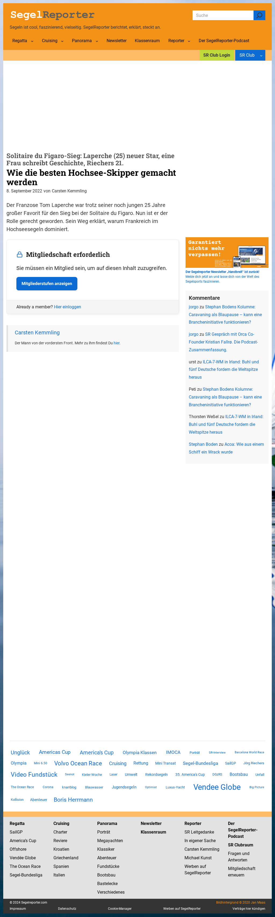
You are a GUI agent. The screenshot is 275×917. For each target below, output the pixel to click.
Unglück (20, 752)
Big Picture (256, 787)
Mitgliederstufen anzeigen (46, 283)
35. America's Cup (190, 774)
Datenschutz (67, 909)
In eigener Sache (200, 840)
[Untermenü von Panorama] (97, 41)
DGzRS (217, 774)
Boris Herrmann (73, 799)
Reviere (60, 840)
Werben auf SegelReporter (182, 909)
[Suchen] (259, 15)
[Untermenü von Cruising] (62, 41)
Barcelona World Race (249, 752)
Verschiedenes (111, 892)
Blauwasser (94, 787)
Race (35, 866)
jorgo (193, 306)
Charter (60, 832)
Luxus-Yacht (175, 787)
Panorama (107, 823)
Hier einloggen (67, 306)
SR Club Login (216, 55)
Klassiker (105, 849)
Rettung (140, 763)
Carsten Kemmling (37, 332)
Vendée (17, 857)
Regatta (17, 823)
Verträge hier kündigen (249, 909)
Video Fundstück (34, 774)
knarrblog (69, 787)
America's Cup (97, 752)
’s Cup (30, 840)
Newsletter (151, 823)
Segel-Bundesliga (200, 763)
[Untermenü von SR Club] (261, 55)
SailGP (230, 763)
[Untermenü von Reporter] (189, 41)
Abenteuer (38, 800)
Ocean (24, 866)
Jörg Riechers (253, 763)
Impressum (18, 909)
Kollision (17, 800)
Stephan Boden (203, 444)
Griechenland (65, 857)
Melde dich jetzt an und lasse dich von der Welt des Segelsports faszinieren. (222, 276)
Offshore (18, 849)
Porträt (195, 753)
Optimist (151, 787)
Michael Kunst (198, 857)
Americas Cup (55, 752)
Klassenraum (153, 832)
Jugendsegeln (124, 787)
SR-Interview (217, 752)
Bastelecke (107, 883)
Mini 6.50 (40, 763)
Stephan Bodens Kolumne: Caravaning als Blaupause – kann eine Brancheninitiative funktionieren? (225, 314)
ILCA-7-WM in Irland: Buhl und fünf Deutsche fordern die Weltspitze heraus (224, 369)
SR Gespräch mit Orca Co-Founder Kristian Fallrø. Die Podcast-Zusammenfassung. (223, 342)
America (17, 840)
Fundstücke (108, 866)
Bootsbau (239, 774)
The (14, 866)
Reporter (192, 823)
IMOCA (173, 752)
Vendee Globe (217, 787)
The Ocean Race (22, 787)
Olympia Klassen (140, 752)
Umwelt (131, 774)
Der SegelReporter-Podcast (243, 830)
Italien (59, 875)
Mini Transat (165, 763)
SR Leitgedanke (199, 832)
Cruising (117, 763)
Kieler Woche (92, 775)
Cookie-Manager (120, 909)
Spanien (61, 866)
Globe (30, 857)
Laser (113, 774)
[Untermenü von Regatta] (32, 41)
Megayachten (110, 840)
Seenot (69, 774)
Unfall (259, 775)
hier (117, 343)
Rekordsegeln (156, 774)
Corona (48, 787)
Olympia (19, 763)
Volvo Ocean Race (78, 763)
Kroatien (61, 849)
